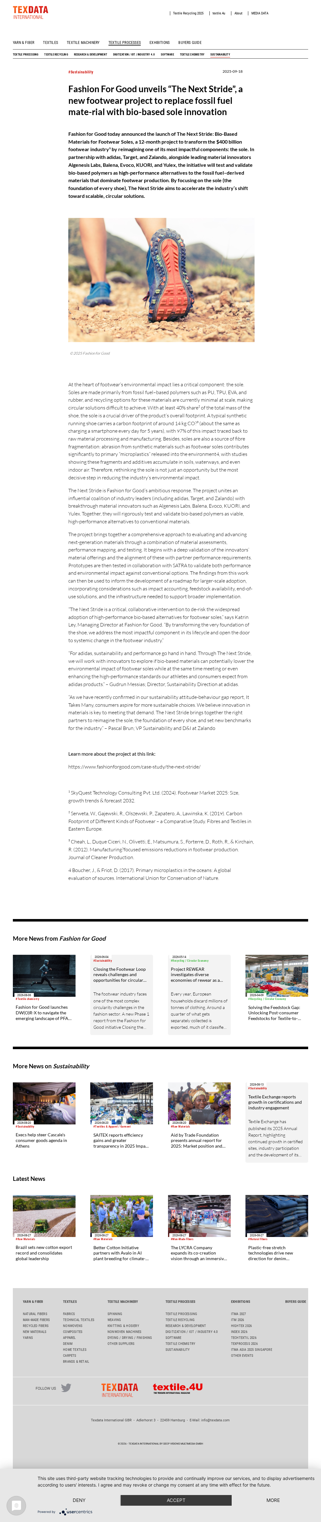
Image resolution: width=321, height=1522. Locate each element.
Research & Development (90, 54)
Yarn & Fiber (23, 42)
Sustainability (220, 54)
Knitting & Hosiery (123, 1326)
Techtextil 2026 (243, 1338)
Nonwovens (72, 1326)
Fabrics (69, 1314)
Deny (79, 1500)
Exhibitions (160, 42)
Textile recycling (56, 54)
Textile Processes (124, 42)
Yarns (28, 1338)
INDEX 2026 (239, 1332)
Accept (176, 1500)
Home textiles (75, 1350)
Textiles (50, 42)
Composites (72, 1332)
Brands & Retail (76, 1362)
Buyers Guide (189, 42)
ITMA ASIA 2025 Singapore (251, 1350)
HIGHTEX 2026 (241, 1326)
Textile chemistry (192, 54)
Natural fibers (35, 1314)
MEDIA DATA (259, 13)
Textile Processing (26, 54)
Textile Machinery (83, 42)
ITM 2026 (237, 1320)
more (273, 1500)
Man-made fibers (36, 1320)
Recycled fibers (36, 1326)
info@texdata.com (215, 1420)
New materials (35, 1332)
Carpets (69, 1356)
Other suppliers (121, 1344)
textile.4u (219, 13)
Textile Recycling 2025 (188, 13)
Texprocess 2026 (244, 1344)
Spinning (115, 1314)
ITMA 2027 (238, 1314)
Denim (67, 1344)
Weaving (114, 1320)
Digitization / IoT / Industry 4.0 (134, 54)
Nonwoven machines (125, 1332)
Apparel (69, 1338)
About (238, 13)
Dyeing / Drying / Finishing (130, 1338)
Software (167, 54)
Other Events (242, 1356)
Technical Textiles (78, 1320)
